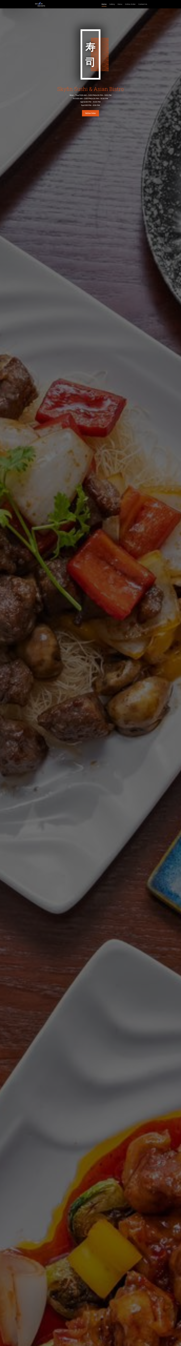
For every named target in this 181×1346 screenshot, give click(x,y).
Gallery (112, 4)
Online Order (130, 4)
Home (104, 4)
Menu (120, 4)
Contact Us (142, 4)
